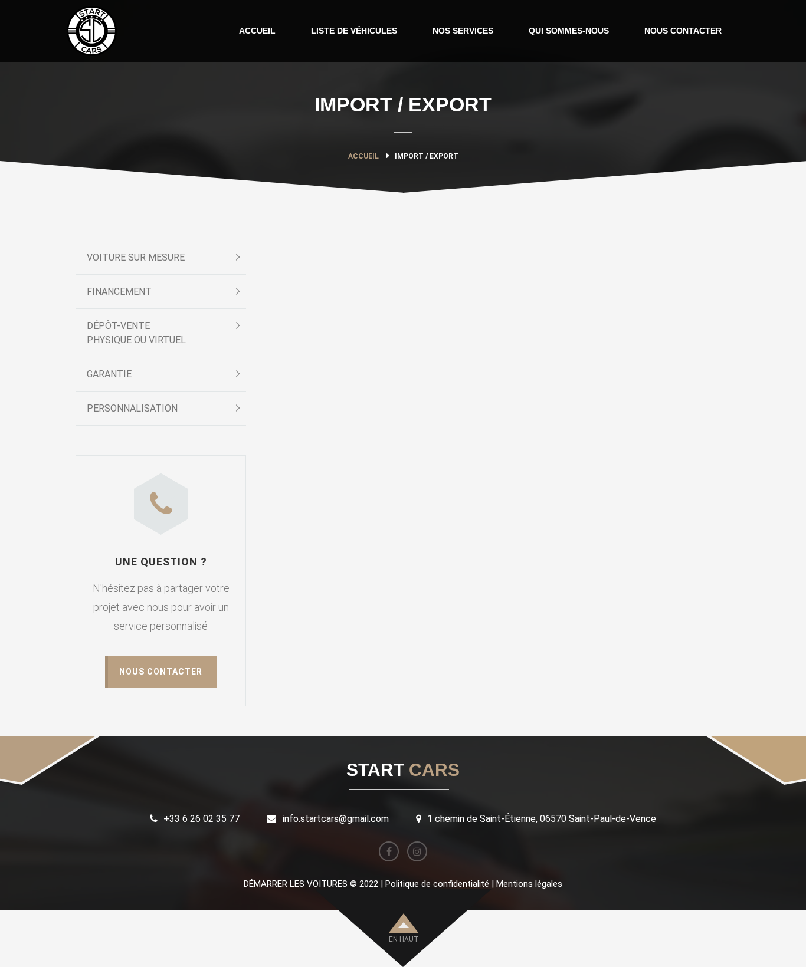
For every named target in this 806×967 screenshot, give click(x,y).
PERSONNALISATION (132, 408)
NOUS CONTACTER (683, 30)
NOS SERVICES (463, 30)
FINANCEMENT (119, 291)
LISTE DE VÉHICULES (354, 30)
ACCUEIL (257, 30)
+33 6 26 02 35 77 (201, 818)
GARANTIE (109, 374)
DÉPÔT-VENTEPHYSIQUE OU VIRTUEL (136, 333)
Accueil (363, 156)
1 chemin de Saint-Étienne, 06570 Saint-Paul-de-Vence (541, 818)
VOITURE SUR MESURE (136, 257)
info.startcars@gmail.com (336, 818)
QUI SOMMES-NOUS (569, 30)
